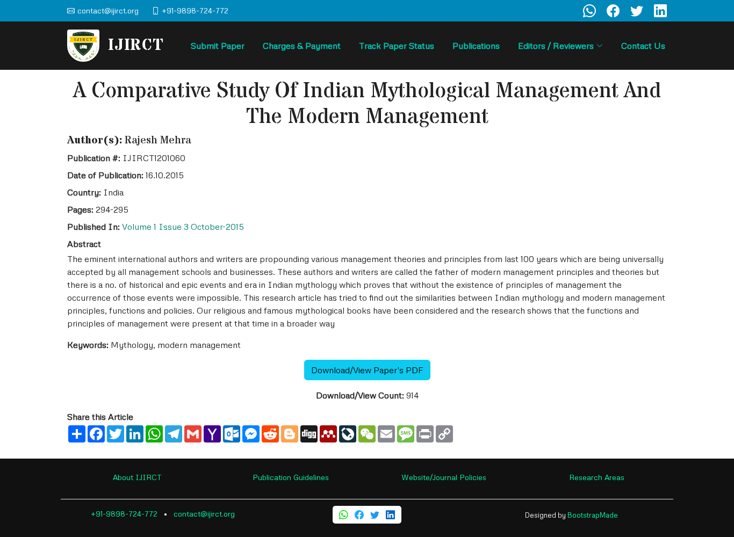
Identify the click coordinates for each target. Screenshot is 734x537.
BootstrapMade (592, 515)
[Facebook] (359, 514)
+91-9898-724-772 (124, 513)
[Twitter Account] (636, 10)
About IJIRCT (137, 477)
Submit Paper (217, 45)
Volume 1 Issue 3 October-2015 (183, 226)
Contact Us (643, 45)
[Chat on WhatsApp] (589, 10)
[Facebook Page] (613, 10)
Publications (476, 45)
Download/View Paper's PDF (367, 370)
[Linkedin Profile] (660, 10)
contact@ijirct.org (204, 513)
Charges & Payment (302, 45)
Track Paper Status (396, 45)
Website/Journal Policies (443, 477)
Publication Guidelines (291, 477)
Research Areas (596, 477)
